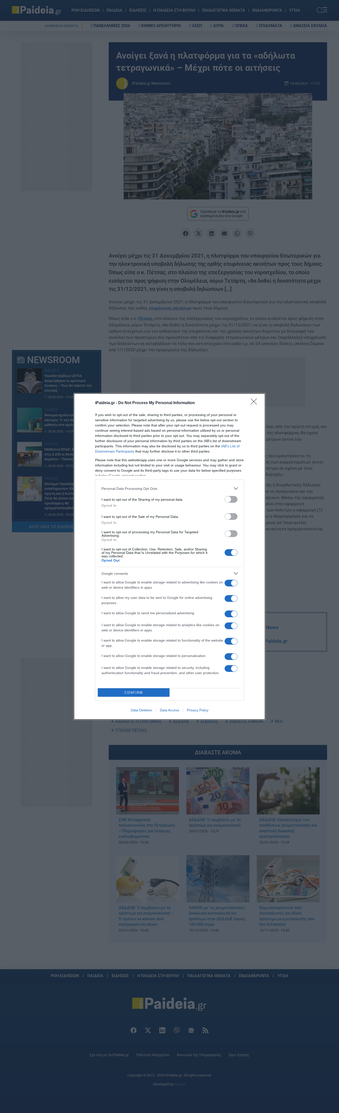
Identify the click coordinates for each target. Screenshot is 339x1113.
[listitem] (169, 488)
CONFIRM (134, 692)
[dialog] (169, 556)
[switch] (231, 499)
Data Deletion (141, 710)
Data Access (169, 710)
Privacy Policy (197, 710)
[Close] (255, 403)
